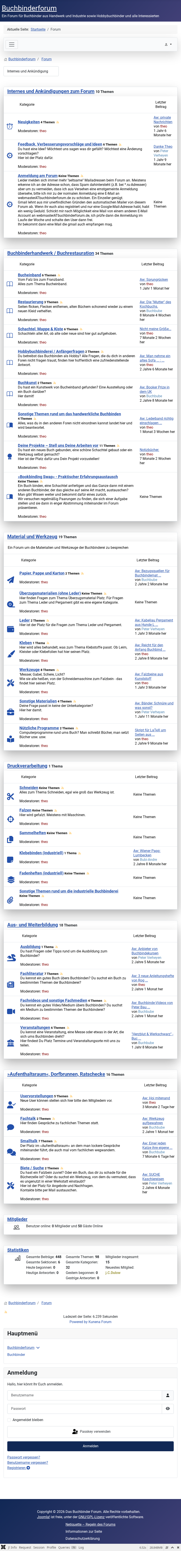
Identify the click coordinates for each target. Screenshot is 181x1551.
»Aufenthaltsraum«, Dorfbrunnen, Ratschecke (56, 1074)
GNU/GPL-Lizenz (91, 1517)
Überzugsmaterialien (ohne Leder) (50, 593)
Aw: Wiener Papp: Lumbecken (146, 853)
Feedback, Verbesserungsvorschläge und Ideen (60, 144)
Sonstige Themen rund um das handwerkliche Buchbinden (69, 414)
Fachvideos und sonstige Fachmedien (53, 1000)
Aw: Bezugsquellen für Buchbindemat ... (152, 573)
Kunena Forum (100, 1322)
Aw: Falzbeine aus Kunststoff (149, 676)
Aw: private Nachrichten (163, 119)
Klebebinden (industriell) (41, 852)
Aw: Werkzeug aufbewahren (153, 1121)
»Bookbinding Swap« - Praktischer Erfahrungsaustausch (68, 476)
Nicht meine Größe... (155, 329)
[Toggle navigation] (12, 44)
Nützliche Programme (39, 728)
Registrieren (16, 1468)
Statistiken (18, 1250)
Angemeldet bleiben (28, 1420)
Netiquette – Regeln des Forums (90, 1524)
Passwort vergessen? (23, 1457)
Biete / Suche (32, 1168)
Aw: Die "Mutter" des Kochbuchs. (155, 304)
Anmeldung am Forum (38, 175)
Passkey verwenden (95, 1432)
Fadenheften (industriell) (41, 873)
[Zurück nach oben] (173, 1542)
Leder (24, 620)
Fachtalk (28, 1118)
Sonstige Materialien (38, 701)
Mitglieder (17, 1219)
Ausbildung (30, 946)
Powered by (79, 1322)
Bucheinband (29, 275)
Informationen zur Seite (84, 1531)
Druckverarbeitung (27, 766)
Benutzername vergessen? (27, 1462)
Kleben (25, 642)
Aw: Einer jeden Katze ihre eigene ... (157, 1145)
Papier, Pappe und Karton (41, 573)
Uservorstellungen (36, 1096)
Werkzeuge (29, 669)
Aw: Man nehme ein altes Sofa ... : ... (155, 358)
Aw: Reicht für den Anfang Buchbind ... (150, 647)
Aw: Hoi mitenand (156, 1098)
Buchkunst (27, 382)
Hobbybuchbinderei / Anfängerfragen (51, 351)
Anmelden (90, 1446)
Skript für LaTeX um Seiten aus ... (150, 732)
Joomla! (43, 1517)
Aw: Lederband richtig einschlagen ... (156, 420)
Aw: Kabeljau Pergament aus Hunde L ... (154, 622)
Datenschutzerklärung (83, 1538)
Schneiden (28, 787)
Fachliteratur (31, 973)
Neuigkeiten (29, 122)
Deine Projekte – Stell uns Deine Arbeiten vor (58, 445)
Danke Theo (163, 146)
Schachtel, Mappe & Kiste (40, 329)
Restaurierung (30, 301)
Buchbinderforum (20, 1348)
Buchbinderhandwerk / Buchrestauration (50, 253)
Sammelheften (32, 832)
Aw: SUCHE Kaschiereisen (153, 1176)
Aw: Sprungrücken (154, 279)
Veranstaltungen (35, 1027)
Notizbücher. (149, 450)
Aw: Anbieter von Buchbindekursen (145, 951)
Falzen (25, 810)
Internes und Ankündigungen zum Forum (50, 91)
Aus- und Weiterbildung (32, 925)
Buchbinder (16, 1355)
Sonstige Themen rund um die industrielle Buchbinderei (68, 891)
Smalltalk (29, 1141)
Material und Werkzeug (32, 536)
